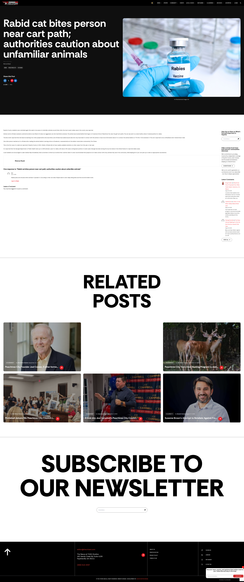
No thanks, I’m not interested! (224, 579)
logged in (13, 189)
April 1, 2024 (13, 174)
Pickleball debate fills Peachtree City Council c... (29, 418)
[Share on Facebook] (5, 80)
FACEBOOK (208, 550)
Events (182, 3)
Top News (20, 67)
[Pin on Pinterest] (12, 80)
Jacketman (228, 201)
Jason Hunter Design (142, 579)
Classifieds (210, 3)
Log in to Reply (15, 181)
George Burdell (229, 220)
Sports (166, 3)
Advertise (228, 3)
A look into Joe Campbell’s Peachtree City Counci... (111, 418)
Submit (238, 139)
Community (173, 3)
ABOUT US (152, 549)
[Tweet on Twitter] (8, 80)
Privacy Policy (154, 555)
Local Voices (190, 3)
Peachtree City (12, 67)
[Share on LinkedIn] (15, 80)
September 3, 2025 (112, 414)
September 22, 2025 (193, 363)
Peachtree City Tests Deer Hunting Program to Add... (191, 366)
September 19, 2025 (28, 414)
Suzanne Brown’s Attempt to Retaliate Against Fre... (191, 418)
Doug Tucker (228, 183)
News (158, 3)
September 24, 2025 (34, 363)
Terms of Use (153, 558)
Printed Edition (154, 552)
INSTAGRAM (209, 559)
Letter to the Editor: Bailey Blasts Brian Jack (232, 204)
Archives (219, 3)
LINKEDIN (208, 555)
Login (236, 3)
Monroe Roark (7, 64)
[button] (161, 2)
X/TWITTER (208, 564)
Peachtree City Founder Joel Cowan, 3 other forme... (31, 366)
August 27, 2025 (190, 414)
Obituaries (200, 3)
